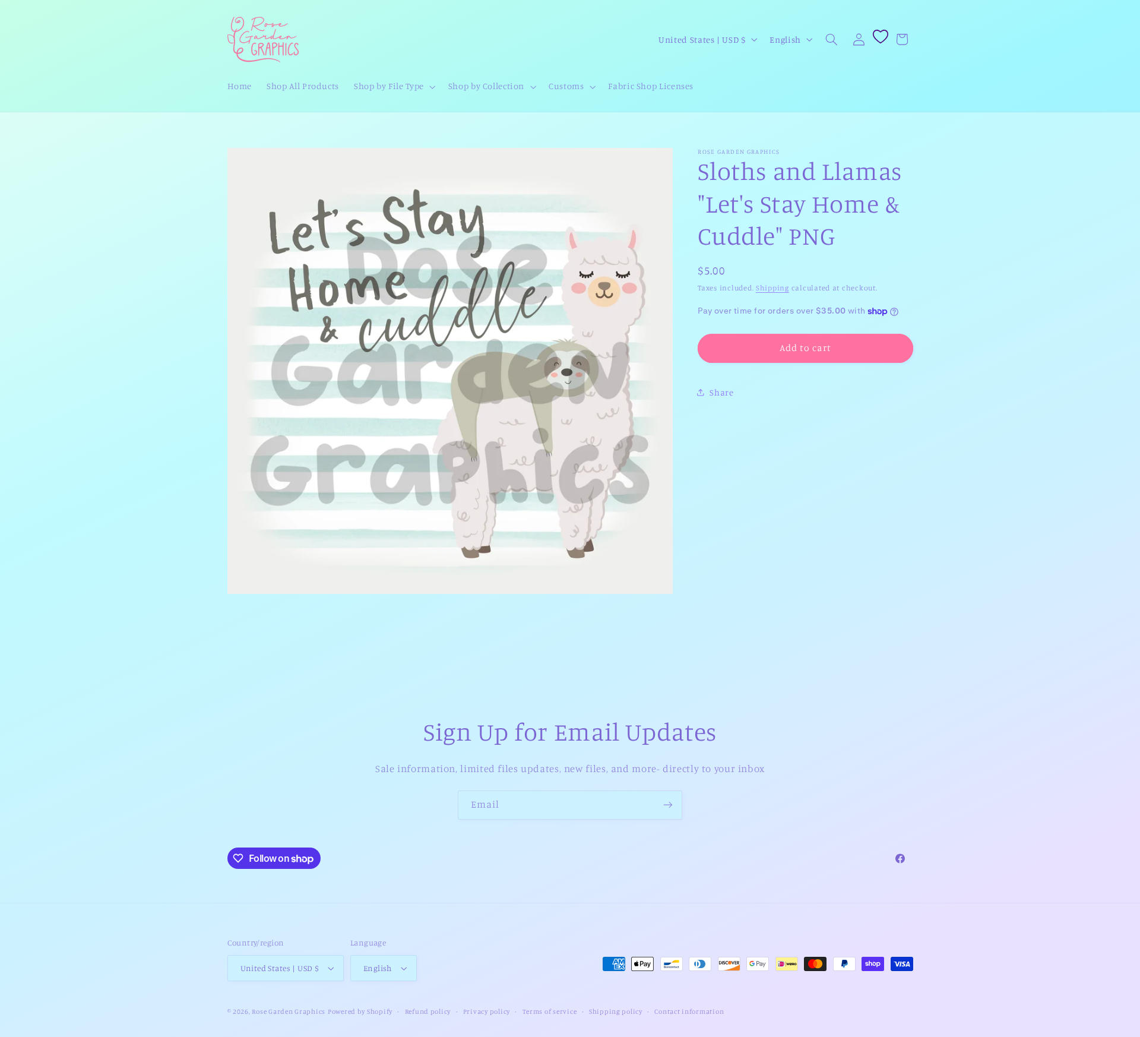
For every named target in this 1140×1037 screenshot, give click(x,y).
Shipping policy (615, 1011)
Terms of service (549, 1011)
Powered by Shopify (360, 1011)
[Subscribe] (668, 805)
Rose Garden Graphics (288, 1011)
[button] (394, 87)
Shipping (772, 287)
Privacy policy (486, 1011)
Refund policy (428, 1011)
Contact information (689, 1011)
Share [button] (721, 392)
